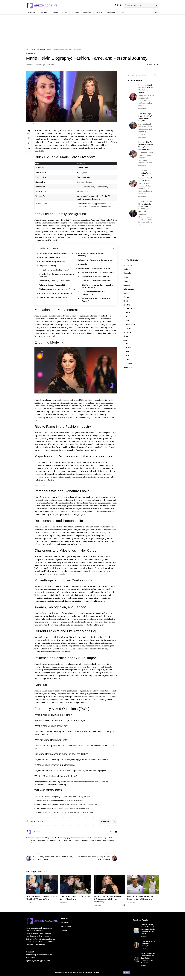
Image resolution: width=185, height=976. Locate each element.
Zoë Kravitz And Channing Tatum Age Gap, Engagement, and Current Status (145, 175)
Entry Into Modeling (47, 266)
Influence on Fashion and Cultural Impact (96, 260)
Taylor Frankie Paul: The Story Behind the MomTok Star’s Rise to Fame (64, 812)
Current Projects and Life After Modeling (92, 254)
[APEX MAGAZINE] (42, 5)
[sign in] (148, 12)
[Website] (116, 832)
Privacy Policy (84, 972)
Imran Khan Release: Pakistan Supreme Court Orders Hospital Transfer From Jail (148, 958)
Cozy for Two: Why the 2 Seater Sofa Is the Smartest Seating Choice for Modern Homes (148, 929)
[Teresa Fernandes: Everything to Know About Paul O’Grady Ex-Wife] (42, 884)
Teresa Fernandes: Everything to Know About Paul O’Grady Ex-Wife (63, 797)
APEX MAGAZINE (54, 790)
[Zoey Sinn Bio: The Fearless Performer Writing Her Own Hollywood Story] (133, 154)
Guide (144, 948)
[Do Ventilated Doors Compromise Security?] (136, 945)
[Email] (28, 148)
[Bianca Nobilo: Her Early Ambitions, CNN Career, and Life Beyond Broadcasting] (109, 884)
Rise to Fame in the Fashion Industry (55, 270)
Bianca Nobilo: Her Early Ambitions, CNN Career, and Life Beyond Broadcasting (68, 804)
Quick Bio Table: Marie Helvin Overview (56, 253)
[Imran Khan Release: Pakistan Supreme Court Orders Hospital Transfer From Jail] (136, 959)
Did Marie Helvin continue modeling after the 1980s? (97, 286)
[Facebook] (115, 5)
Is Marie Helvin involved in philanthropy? (93, 293)
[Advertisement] (92, 31)
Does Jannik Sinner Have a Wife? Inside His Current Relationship (62, 808)
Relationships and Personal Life (53, 285)
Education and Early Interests (52, 262)
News (144, 965)
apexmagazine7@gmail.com (38, 960)
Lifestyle (144, 936)
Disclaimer (96, 972)
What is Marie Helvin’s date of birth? (98, 272)
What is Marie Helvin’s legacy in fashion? (96, 299)
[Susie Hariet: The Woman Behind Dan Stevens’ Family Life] (75, 884)
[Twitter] (117, 5)
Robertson (29, 65)
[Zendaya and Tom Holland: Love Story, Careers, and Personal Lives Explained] (133, 213)
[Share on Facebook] (154, 64)
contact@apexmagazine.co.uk (39, 955)
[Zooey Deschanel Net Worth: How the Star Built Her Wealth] (133, 97)
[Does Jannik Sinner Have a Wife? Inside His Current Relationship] (143, 884)
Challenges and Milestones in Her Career (57, 289)
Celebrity (31, 53)
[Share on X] (157, 64)
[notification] (151, 13)
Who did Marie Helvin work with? (96, 281)
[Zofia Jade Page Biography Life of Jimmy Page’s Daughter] (133, 125)
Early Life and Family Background (53, 257)
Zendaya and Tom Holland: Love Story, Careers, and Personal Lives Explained (145, 206)
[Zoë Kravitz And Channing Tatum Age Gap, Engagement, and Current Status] (133, 183)
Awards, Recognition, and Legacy (53, 297)
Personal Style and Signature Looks (54, 281)
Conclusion (83, 264)
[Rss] (120, 5)
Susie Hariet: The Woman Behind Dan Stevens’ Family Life (59, 800)
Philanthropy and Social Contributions (55, 293)
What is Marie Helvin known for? (96, 277)
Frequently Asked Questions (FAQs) (94, 268)
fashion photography (85, 450)
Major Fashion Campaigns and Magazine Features (56, 275)
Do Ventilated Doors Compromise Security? (148, 944)
